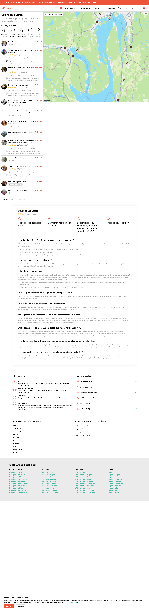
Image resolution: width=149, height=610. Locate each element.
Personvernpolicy (72, 602)
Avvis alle (20, 606)
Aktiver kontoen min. (91, 2)
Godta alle (9, 606)
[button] (107, 381)
